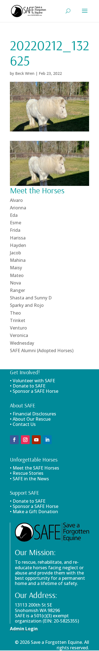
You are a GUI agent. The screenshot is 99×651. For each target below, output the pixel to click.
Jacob (15, 253)
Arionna (18, 208)
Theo (15, 313)
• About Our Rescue (30, 419)
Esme (15, 223)
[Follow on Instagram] (25, 439)
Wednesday (22, 343)
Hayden (18, 245)
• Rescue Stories (26, 473)
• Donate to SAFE (27, 386)
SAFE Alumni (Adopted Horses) (41, 350)
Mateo (17, 275)
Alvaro (16, 200)
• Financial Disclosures (33, 414)
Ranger (17, 290)
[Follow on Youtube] (36, 439)
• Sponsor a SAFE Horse (34, 506)
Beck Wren (24, 73)
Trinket (17, 320)
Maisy (16, 268)
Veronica (19, 335)
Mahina (18, 260)
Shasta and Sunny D (31, 298)
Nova (15, 283)
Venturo (18, 328)
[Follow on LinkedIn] (47, 439)
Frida (15, 230)
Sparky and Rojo (27, 305)
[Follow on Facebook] (14, 439)
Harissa (18, 238)
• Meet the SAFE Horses (34, 468)
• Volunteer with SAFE (32, 381)
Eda (14, 215)
